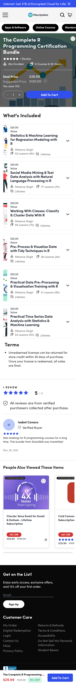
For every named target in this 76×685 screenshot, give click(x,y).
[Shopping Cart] (70, 15)
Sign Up (14, 604)
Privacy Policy (13, 650)
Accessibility (46, 635)
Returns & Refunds (51, 625)
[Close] (69, 4)
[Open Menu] (6, 15)
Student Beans (48, 650)
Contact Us (11, 640)
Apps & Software (15, 27)
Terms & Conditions (51, 630)
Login (7, 635)
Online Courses (45, 27)
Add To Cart (49, 94)
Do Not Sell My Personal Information (55, 642)
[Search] (62, 15)
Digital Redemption (17, 630)
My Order (10, 625)
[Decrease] (7, 95)
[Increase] (19, 95)
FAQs (7, 645)
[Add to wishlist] (73, 38)
